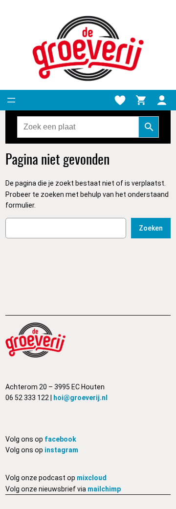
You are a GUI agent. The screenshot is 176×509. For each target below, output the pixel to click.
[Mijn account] (162, 100)
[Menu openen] (11, 100)
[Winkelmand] (141, 100)
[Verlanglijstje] (120, 100)
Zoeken (151, 228)
